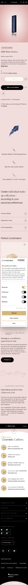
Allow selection (14, 318)
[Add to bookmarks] (3, 93)
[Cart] (26, 2)
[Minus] (2, 79)
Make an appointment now (15, 448)
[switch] (24, 292)
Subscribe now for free (14, 464)
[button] (14, 213)
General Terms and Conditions (9, 563)
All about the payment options (16, 489)
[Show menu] (2, 2)
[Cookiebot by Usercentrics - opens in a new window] (19, 260)
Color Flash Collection (7, 47)
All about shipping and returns (16, 481)
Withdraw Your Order (21, 567)
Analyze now (11, 456)
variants (4, 106)
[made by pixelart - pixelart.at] (14, 576)
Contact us (10, 567)
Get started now (12, 473)
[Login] (23, 2)
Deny (14, 323)
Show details (19, 308)
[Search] (5, 2)
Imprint (3, 567)
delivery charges (12, 73)
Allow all (14, 313)
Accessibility (23, 563)
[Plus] (25, 79)
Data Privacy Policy (6, 559)
